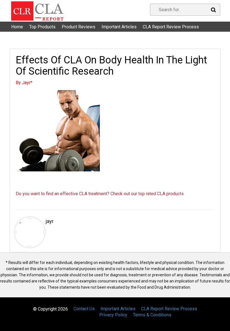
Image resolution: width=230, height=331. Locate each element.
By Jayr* (24, 82)
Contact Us (25, 33)
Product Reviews (78, 26)
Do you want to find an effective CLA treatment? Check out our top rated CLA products (100, 193)
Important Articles (119, 26)
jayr (49, 221)
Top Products (42, 26)
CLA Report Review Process (171, 26)
